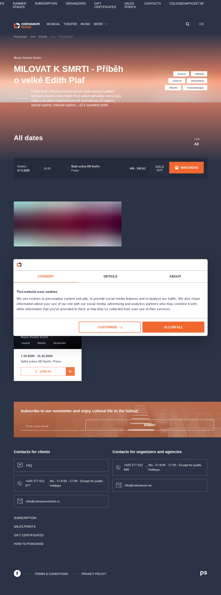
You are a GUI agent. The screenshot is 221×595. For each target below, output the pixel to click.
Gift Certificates (105, 5)
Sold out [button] (159, 168)
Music (85, 24)
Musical (53, 24)
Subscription (46, 3)
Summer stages (19, 5)
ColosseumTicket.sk (186, 3)
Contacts (152, 3)
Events (43, 36)
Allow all (173, 327)
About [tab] (175, 276)
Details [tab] (110, 276)
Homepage (20, 36)
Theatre (70, 24)
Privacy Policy (94, 574)
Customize (107, 327)
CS (201, 24)
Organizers (76, 3)
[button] (187, 24)
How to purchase (29, 544)
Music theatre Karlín (27, 57)
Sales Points (130, 5)
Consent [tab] (46, 276)
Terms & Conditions (51, 574)
